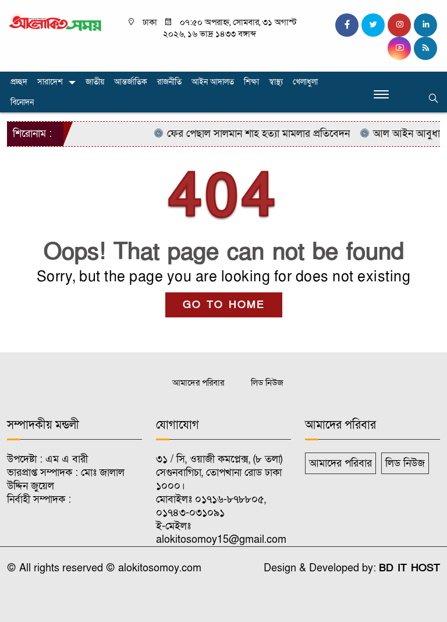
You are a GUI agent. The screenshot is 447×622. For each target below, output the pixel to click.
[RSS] (425, 48)
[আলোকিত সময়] (56, 22)
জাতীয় (95, 81)
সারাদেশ (50, 81)
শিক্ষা (251, 81)
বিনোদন (22, 102)
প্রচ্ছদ (18, 81)
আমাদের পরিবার (198, 382)
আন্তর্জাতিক (130, 81)
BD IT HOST (409, 568)
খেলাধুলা (305, 81)
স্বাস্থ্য (276, 81)
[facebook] (347, 25)
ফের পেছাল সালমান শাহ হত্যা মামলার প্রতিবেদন (251, 133)
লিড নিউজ (267, 382)
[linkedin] (425, 25)
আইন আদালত (212, 81)
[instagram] (399, 25)
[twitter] (373, 25)
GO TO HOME (224, 305)
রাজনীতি (169, 81)
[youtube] (399, 48)
